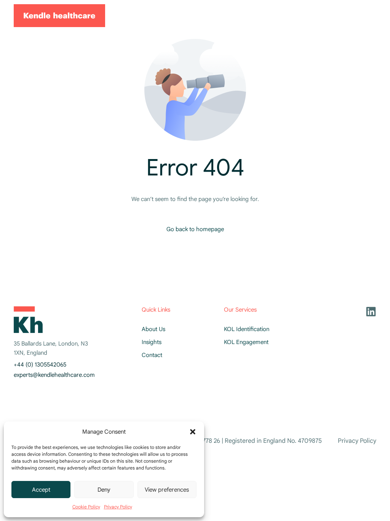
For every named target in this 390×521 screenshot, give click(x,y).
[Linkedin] (371, 311)
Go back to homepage (195, 229)
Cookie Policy (86, 507)
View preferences (167, 489)
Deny (104, 489)
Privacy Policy (118, 507)
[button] (193, 432)
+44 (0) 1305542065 (40, 364)
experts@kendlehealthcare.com (54, 374)
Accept (41, 489)
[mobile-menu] (364, 15)
